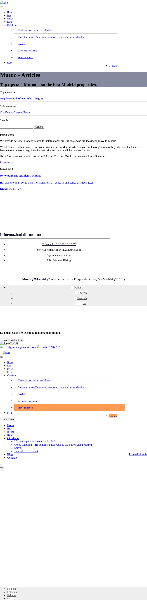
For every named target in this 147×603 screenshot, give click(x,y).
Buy (9, 15)
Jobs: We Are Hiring (59, 260)
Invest (10, 18)
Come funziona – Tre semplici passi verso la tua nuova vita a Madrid (51, 37)
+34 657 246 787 (49, 347)
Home (10, 12)
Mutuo (9, 112)
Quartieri (18, 112)
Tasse (26, 112)
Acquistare (6, 98)
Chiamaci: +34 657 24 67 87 (59, 244)
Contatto (113, 65)
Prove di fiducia (25, 57)
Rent (9, 21)
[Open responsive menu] (1, 6)
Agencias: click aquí (59, 255)
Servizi (21, 44)
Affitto (16, 98)
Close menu (7, 419)
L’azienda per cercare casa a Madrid (35, 30)
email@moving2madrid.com (19, 347)
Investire (24, 98)
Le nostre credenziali (28, 50)
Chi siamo (12, 25)
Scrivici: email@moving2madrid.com (59, 249)
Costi (3, 112)
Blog (9, 62)
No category (36, 98)
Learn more (6, 162)
